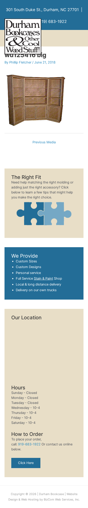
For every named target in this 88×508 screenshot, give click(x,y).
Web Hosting (30, 499)
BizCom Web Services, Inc (61, 499)
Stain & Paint (43, 278)
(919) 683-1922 (52, 21)
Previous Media (44, 142)
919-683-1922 (29, 444)
